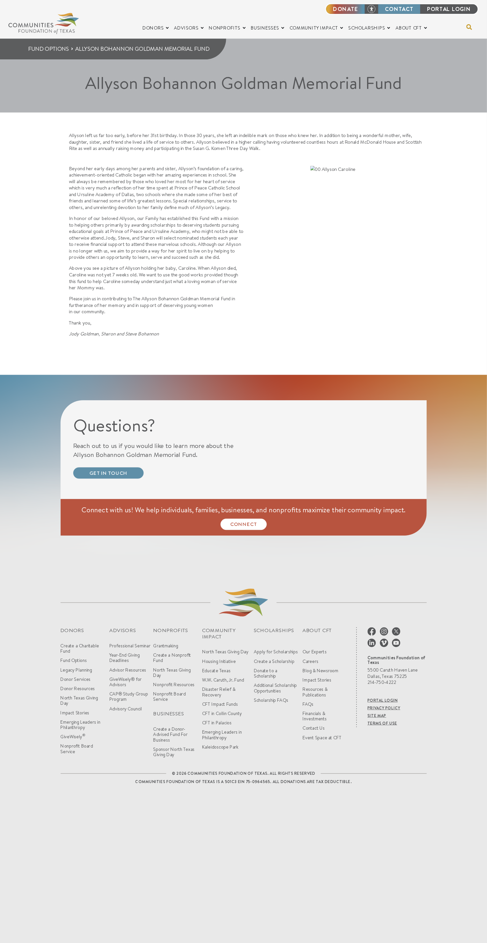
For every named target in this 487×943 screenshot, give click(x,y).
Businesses (168, 713)
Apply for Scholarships (276, 651)
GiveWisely (72, 737)
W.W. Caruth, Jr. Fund (223, 680)
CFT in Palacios (217, 722)
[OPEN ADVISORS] (202, 28)
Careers (310, 661)
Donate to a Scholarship (265, 673)
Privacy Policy (383, 708)
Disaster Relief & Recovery (218, 692)
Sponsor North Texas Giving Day (173, 752)
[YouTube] (396, 642)
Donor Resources (77, 688)
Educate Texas (216, 670)
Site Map (376, 715)
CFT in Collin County (222, 713)
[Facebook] (371, 630)
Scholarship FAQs (271, 700)
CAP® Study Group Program (128, 696)
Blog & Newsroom (320, 670)
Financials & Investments (314, 716)
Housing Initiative (219, 661)
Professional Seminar (129, 645)
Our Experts (314, 651)
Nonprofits (170, 630)
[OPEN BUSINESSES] (282, 28)
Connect (243, 524)
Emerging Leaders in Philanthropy (80, 724)
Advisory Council (125, 708)
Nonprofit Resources (173, 684)
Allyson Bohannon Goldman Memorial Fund (142, 48)
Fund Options (48, 48)
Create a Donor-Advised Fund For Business (170, 734)
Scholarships (274, 630)
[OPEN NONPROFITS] (244, 28)
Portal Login (382, 700)
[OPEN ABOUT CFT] (425, 28)
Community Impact (219, 633)
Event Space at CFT (321, 737)
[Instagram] (384, 630)
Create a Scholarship (274, 661)
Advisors (122, 630)
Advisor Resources (127, 670)
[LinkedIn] (371, 642)
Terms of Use (382, 723)
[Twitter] (396, 630)
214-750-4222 (381, 682)
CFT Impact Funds (220, 704)
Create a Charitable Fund (79, 648)
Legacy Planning (76, 670)
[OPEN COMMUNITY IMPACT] (341, 28)
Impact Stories (74, 712)
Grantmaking (165, 645)
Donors (72, 630)
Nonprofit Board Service (76, 749)
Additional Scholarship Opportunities (275, 688)
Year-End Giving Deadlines (124, 657)
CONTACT (399, 9)
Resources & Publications (314, 692)
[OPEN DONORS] (167, 28)
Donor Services (75, 679)
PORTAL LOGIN (449, 9)
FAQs (307, 704)
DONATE (345, 9)
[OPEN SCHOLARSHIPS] (388, 28)
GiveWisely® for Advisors (125, 682)
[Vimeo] (384, 642)
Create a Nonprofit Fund (172, 657)
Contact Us (313, 728)
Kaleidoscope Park (220, 747)
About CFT (317, 630)
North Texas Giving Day (79, 700)
